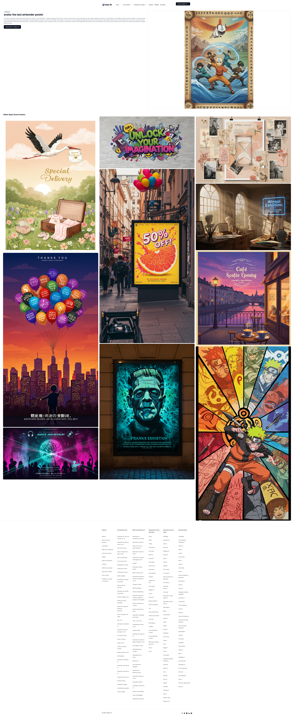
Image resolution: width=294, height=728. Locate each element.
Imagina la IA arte (152, 581)
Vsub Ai (165, 543)
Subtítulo (165, 565)
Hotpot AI (165, 668)
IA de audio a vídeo (122, 635)
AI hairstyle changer (122, 684)
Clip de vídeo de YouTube (121, 586)
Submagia (165, 536)
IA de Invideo (182, 557)
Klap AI (180, 549)
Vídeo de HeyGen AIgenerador (183, 576)
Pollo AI (165, 651)
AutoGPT (135, 563)
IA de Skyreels (152, 573)
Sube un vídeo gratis (122, 557)
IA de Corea (166, 636)
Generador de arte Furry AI (138, 686)
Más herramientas (137, 588)
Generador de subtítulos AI (123, 625)
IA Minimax (165, 633)
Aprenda (162, 5)
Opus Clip (165, 547)
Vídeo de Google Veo (184, 616)
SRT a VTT (120, 620)
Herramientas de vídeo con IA (138, 625)
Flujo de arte (152, 565)
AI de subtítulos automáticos (182, 541)
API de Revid (182, 581)
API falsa (165, 675)
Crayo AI (181, 588)
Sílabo (164, 611)
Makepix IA (151, 590)
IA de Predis (181, 568)
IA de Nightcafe (182, 675)
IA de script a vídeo (122, 561)
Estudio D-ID (135, 660)
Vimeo (150, 536)
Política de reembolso (107, 560)
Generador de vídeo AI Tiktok (138, 552)
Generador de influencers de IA (137, 671)
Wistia (150, 540)
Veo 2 (164, 671)
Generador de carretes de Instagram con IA (138, 558)
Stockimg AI (166, 690)
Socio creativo (105, 575)
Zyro (150, 608)
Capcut (180, 553)
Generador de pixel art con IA (138, 677)
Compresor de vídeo (122, 568)
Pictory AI (165, 554)
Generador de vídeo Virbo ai (168, 602)
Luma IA (180, 608)
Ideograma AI (182, 664)
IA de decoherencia (153, 612)
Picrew (180, 679)
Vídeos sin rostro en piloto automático (137, 547)
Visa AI (180, 571)
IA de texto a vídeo (121, 548)
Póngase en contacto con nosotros (107, 580)
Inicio (117, 5)
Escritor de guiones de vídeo (138, 610)
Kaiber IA (181, 612)
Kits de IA (181, 671)
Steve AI (180, 564)
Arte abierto (151, 569)
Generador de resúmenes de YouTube (138, 537)
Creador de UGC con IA (123, 677)
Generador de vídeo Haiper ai (168, 596)
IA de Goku (151, 551)
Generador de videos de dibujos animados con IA (138, 641)
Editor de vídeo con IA (138, 572)
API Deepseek (120, 656)
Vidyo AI (165, 562)
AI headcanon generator (123, 688)
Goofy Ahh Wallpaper (138, 695)
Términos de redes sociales (121, 647)
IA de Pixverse (166, 614)
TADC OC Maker (121, 691)
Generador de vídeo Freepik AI (183, 621)
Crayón (165, 640)
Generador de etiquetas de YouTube (138, 616)
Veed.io (165, 558)
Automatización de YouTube (137, 650)
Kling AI (165, 625)
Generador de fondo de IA (123, 672)
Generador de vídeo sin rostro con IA (123, 543)
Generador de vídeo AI (138, 542)
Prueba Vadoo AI (183, 4)
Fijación (151, 5)
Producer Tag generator (184, 683)
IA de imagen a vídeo (138, 645)
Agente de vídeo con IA (123, 652)
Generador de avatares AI (123, 660)
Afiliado (157, 5)
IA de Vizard (166, 569)
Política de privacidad (107, 568)
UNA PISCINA (182, 631)
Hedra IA (181, 649)
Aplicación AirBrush (153, 604)
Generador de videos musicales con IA (122, 630)
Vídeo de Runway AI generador (168, 578)
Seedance (165, 686)
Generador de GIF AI (137, 682)
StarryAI (165, 683)
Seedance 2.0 (166, 701)
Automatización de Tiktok (137, 656)
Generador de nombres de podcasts (123, 592)
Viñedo (150, 543)
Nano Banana (152, 623)
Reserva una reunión (107, 571)
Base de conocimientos (107, 549)
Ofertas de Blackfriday (138, 591)
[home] (107, 5)
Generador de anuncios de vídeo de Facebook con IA (138, 578)
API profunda (182, 646)
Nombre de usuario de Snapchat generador (122, 608)
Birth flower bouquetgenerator (154, 643)
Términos (104, 564)
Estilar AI (151, 554)
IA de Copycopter (183, 668)
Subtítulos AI (166, 551)
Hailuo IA (165, 618)
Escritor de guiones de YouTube (138, 604)
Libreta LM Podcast (165, 587)
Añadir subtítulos (121, 575)
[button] (127, 5)
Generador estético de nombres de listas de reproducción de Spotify (138, 597)
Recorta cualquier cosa (123, 597)
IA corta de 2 (166, 573)
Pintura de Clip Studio (154, 615)
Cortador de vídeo (137, 584)
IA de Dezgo (152, 547)
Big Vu (180, 653)
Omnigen (151, 576)
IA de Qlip (165, 592)
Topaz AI (181, 635)
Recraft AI (165, 664)
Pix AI (164, 644)
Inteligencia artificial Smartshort (168, 659)
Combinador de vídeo (122, 572)
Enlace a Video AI (121, 639)
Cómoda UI (181, 638)
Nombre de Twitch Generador (121, 601)
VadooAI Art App (121, 680)
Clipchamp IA (166, 607)
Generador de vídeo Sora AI (137, 568)
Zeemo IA (181, 545)
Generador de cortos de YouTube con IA (123, 537)
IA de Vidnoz (166, 582)
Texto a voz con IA (137, 620)
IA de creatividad (183, 605)
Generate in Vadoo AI (12, 27)
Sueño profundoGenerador (182, 626)
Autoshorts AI (166, 540)
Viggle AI (165, 647)
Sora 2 (150, 647)
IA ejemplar (181, 536)
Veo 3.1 (150, 651)
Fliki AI (180, 560)
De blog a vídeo (136, 630)
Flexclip (180, 584)
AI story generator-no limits (153, 631)
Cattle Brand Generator (138, 698)
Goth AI (165, 694)
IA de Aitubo (152, 562)
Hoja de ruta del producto (106, 541)
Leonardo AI (181, 597)
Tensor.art (151, 597)
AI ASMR (151, 626)
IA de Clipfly (166, 655)
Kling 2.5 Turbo (166, 697)
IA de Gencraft (182, 660)
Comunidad (104, 545)
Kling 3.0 (181, 686)
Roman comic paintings (138, 691)
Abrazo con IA (120, 642)
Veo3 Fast (151, 619)
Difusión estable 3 (153, 601)
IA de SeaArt (152, 586)
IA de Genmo (182, 601)
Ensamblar (181, 642)
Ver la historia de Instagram (137, 665)
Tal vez (150, 593)
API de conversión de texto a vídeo (122, 552)
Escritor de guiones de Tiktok (122, 615)
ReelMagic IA (182, 657)
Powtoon (165, 629)
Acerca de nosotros (107, 553)
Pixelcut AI (151, 558)
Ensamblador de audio (122, 564)
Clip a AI (165, 679)
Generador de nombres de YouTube (123, 580)
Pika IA (164, 622)
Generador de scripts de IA (123, 666)
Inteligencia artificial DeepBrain (183, 593)
